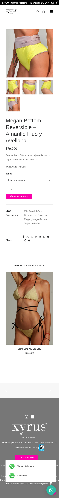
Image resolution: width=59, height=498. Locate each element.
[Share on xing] (25, 240)
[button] (52, 11)
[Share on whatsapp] (44, 237)
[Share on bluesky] (48, 237)
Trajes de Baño (31, 223)
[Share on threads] (32, 237)
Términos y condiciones (26, 447)
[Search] (36, 11)
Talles (9, 173)
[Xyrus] (11, 11)
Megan (27, 219)
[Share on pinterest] (36, 237)
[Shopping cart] (42, 11)
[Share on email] (29, 240)
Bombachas (30, 215)
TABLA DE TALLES (16, 166)
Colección (43, 215)
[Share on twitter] (27, 237)
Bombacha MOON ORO (30, 349)
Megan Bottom (40, 219)
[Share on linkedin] (40, 237)
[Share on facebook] (23, 237)
